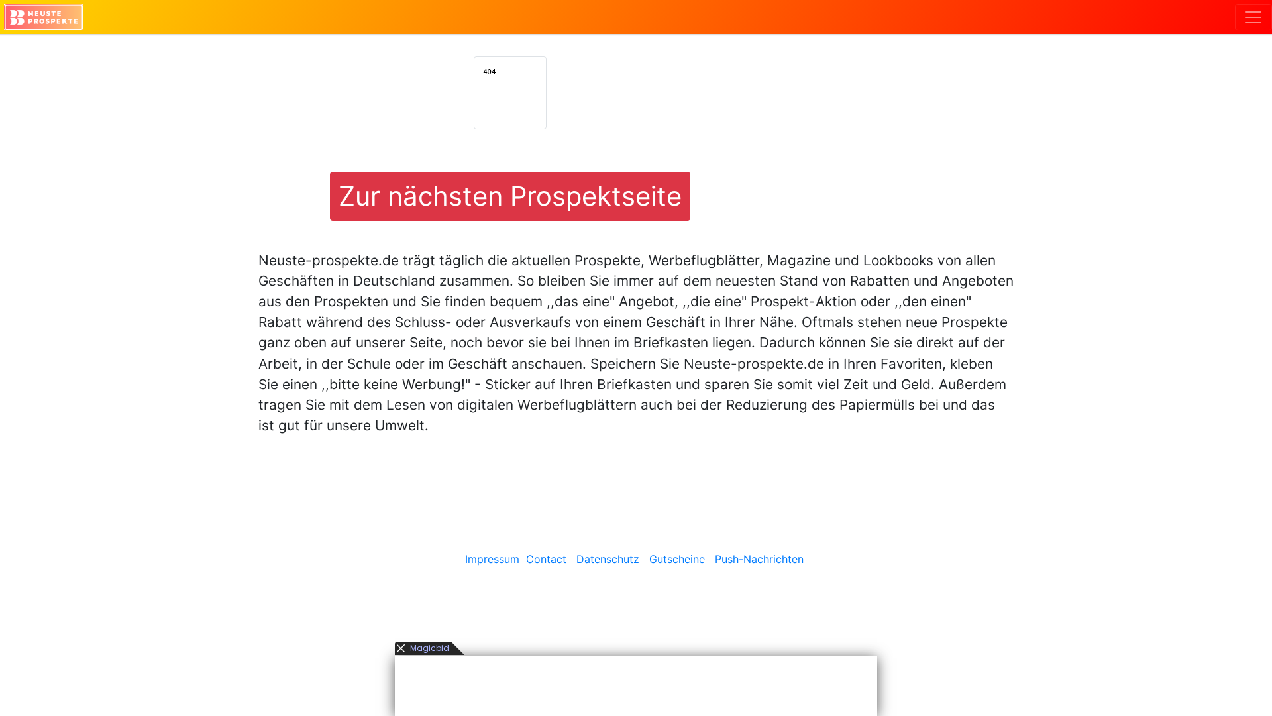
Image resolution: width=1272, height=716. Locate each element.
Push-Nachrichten (759, 559)
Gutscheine (677, 559)
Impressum (492, 559)
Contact (546, 559)
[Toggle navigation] (1253, 17)
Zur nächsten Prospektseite (510, 196)
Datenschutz (607, 559)
